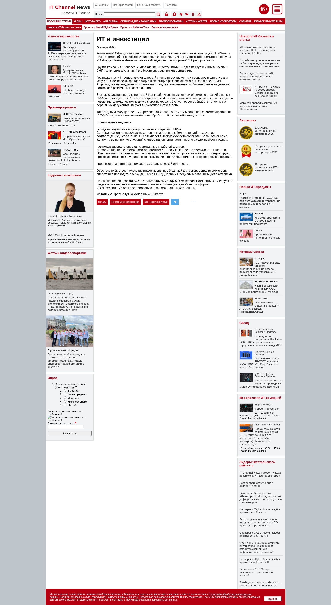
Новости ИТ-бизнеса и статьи (64, 27)
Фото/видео (93, 21)
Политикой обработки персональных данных (152, 599)
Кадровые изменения (64, 175)
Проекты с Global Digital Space (101, 27)
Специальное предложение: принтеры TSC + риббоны (64, 156)
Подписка (171, 4)
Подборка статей (123, 4)
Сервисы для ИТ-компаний (138, 21)
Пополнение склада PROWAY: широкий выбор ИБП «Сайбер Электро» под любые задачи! (259, 363)
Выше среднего (77, 394)
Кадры (78, 21)
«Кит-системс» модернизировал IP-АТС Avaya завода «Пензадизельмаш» (259, 307)
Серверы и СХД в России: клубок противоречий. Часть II (259, 534)
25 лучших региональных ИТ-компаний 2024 (266, 167)
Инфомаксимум (263, 404)
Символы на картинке (62, 423)
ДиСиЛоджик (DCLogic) (60, 293)
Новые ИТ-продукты (223, 21)
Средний (73, 397)
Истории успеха (196, 21)
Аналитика (110, 21)
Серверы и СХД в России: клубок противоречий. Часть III (259, 560)
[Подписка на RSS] (199, 14)
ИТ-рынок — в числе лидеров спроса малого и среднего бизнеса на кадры (267, 91)
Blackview (271, 332)
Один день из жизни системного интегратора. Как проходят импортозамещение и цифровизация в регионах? (259, 547)
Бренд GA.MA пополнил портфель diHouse (259, 237)
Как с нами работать (149, 4)
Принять (273, 598)
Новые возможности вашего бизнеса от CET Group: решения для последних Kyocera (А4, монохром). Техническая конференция (259, 436)
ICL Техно (68, 86)
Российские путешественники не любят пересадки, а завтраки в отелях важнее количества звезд (259, 63)
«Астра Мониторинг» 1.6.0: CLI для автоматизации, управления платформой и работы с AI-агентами (259, 202)
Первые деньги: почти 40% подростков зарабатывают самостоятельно (256, 76)
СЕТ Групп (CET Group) (267, 425)
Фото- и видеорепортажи (67, 253)
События (245, 21)
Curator (67, 66)
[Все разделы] (277, 13)
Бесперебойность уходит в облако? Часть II (256, 484)
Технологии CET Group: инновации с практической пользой (256, 572)
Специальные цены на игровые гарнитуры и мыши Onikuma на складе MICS (261, 383)
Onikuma (270, 376)
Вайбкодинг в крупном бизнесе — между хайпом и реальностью (260, 584)
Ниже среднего (77, 401)
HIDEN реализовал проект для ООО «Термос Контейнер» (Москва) (258, 288)
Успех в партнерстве (63, 36)
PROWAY (259, 352)
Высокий (73, 390)
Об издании (101, 4)
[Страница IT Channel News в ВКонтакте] (186, 14)
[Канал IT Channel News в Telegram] (180, 14)
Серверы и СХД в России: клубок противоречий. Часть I (259, 511)
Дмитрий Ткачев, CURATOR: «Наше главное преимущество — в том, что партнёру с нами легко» (68, 75)
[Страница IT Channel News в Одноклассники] (193, 14)
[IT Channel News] (70, 13)
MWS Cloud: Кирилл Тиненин (66, 235)
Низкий (72, 405)
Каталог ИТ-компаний (268, 21)
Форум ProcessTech (267, 408)
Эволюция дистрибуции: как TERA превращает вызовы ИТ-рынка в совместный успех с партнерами (67, 53)
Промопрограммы (171, 21)
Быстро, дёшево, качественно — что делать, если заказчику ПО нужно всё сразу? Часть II (259, 522)
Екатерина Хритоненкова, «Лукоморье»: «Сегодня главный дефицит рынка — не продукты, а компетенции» (260, 497)
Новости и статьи (59, 21)
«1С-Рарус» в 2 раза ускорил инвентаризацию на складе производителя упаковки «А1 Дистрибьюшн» (259, 268)
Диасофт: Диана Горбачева (65, 215)
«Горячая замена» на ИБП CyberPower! (76, 137)
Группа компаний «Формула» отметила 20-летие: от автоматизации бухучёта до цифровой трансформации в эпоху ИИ (66, 360)
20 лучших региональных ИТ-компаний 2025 (266, 130)
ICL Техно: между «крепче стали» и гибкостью (66, 93)
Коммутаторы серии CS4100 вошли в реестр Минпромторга (259, 220)
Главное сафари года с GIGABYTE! (76, 120)
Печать (102, 202)
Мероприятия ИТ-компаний (260, 397)
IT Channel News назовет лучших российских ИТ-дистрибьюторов (260, 474)
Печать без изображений (125, 202)
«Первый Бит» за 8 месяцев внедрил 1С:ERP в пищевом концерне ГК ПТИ (257, 50)
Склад (244, 323)
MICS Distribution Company (264, 331)
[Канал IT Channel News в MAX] (174, 14)
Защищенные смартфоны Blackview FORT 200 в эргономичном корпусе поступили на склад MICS (260, 340)
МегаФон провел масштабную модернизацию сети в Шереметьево (258, 106)
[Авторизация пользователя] (166, 14)
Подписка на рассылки (165, 27)
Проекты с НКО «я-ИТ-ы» (134, 27)
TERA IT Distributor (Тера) (76, 43)
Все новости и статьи (156, 202)
